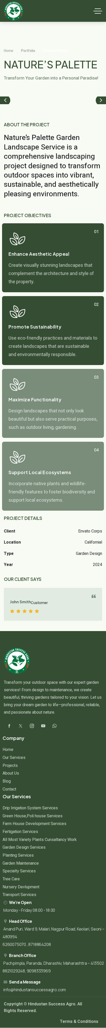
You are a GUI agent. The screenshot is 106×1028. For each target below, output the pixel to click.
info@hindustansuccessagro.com (34, 989)
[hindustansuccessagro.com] (13, 11)
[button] (5, 100)
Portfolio (28, 51)
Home (8, 51)
